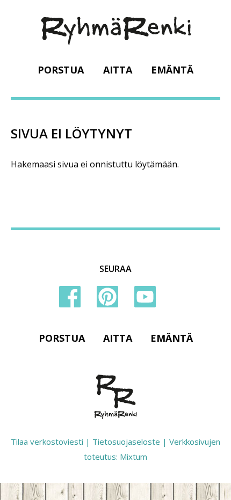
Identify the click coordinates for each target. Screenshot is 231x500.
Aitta (117, 69)
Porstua (61, 69)
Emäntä (172, 69)
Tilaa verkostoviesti (47, 441)
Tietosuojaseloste (126, 441)
